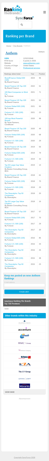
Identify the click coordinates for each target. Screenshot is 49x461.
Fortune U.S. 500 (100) (14, 112)
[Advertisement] (24, 424)
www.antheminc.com (31, 63)
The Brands (17, 46)
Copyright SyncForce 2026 (24, 457)
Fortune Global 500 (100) (15, 106)
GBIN (6, 58)
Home (8, 46)
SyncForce (8, 301)
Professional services (31, 68)
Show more (9, 392)
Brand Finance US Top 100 (15, 86)
